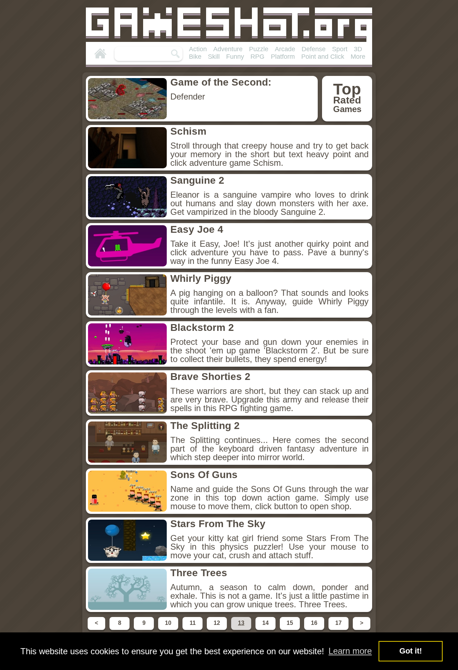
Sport (339, 49)
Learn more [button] (350, 651)
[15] (290, 629)
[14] (266, 629)
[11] (193, 629)
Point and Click (322, 56)
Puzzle (258, 49)
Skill (214, 56)
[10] (169, 629)
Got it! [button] (410, 650)
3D (358, 49)
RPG (257, 56)
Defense (314, 49)
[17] (339, 629)
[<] (97, 629)
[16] (315, 629)
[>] (360, 629)
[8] (120, 629)
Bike (195, 56)
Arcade (285, 49)
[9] (144, 629)
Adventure (228, 49)
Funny (235, 56)
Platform (283, 56)
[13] (242, 629)
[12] (217, 629)
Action (198, 49)
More (358, 56)
